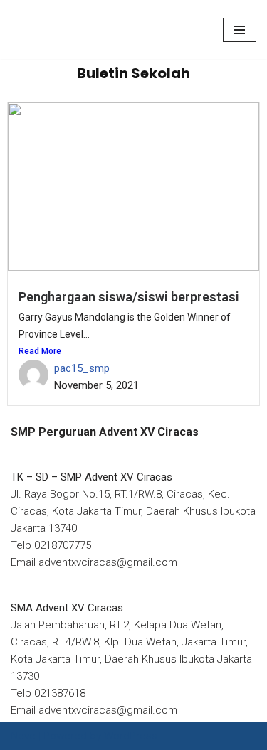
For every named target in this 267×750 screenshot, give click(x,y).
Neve (23, 735)
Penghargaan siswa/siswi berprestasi (129, 296)
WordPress (130, 735)
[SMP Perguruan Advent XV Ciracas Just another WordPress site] (53, 29)
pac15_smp (82, 368)
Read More (40, 351)
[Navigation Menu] (239, 30)
